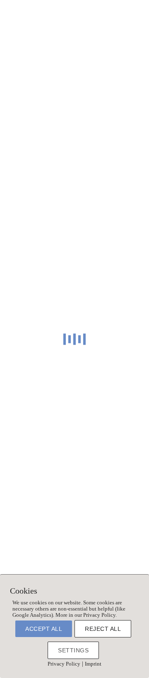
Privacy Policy (64, 664)
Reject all (103, 628)
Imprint (93, 664)
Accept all (43, 628)
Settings (73, 650)
